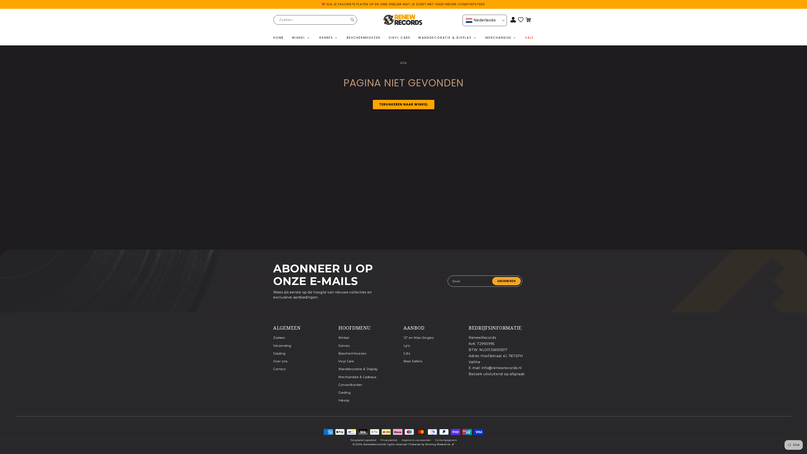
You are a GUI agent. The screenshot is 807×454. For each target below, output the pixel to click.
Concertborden (350, 385)
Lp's (407, 346)
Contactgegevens (446, 440)
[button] (301, 37)
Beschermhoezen (352, 353)
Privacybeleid (389, 440)
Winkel (343, 338)
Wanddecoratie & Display (358, 369)
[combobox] (315, 20)
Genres (344, 346)
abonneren (506, 281)
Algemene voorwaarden (416, 440)
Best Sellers (413, 361)
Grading (279, 353)
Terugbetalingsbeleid (363, 440)
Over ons (280, 361)
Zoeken (279, 338)
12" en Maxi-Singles (419, 338)
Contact (279, 369)
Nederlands (484, 20)
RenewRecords (373, 444)
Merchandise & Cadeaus (357, 377)
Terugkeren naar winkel (403, 104)
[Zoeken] (352, 19)
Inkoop (343, 400)
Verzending (282, 346)
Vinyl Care (346, 361)
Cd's (407, 353)
